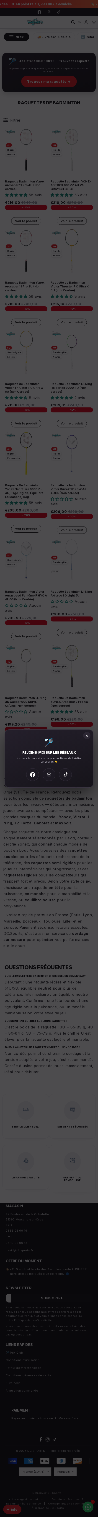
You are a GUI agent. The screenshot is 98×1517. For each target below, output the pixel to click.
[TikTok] (65, 774)
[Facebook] (32, 774)
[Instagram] (49, 774)
